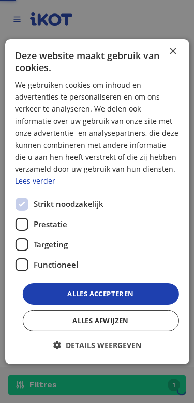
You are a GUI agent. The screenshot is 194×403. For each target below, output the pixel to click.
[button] (97, 345)
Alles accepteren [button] (100, 293)
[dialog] (97, 201)
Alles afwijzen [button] (100, 320)
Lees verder (35, 181)
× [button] (172, 51)
